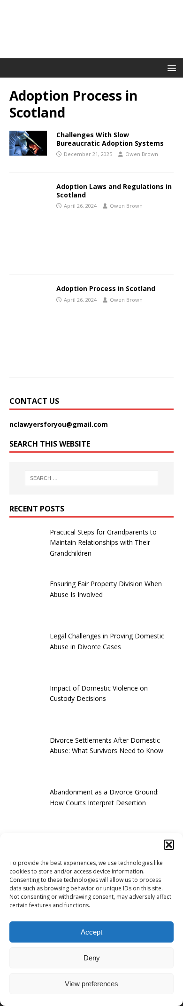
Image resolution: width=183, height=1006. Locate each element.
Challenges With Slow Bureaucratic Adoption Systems (110, 139)
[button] (169, 844)
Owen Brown (141, 153)
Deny (92, 958)
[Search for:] (92, 478)
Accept (91, 932)
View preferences (91, 984)
